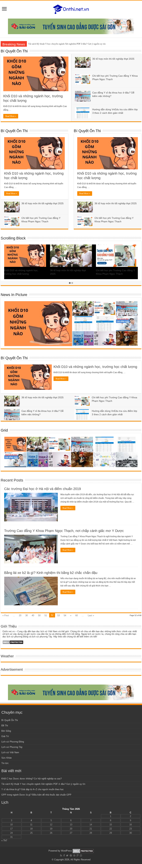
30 (26, 615)
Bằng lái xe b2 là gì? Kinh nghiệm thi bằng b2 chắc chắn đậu (50, 573)
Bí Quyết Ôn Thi (14, 51)
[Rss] (61, 855)
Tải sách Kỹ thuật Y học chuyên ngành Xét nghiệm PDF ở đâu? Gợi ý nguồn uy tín (67, 43)
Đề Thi (4, 725)
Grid (4, 430)
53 (58, 615)
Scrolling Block (13, 238)
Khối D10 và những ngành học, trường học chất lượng (95, 367)
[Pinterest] (70, 855)
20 (20, 615)
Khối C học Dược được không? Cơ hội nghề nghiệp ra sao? (31, 778)
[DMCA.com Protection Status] (12, 642)
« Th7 (4, 840)
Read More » (10, 116)
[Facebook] (64, 855)
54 (65, 615)
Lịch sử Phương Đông (12, 741)
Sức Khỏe (6, 757)
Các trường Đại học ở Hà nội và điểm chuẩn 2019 (42, 489)
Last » (91, 615)
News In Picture (14, 295)
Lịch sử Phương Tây (12, 747)
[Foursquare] (77, 855)
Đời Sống (6, 731)
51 (46, 615)
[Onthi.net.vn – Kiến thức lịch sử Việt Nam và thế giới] (71, 9)
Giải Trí (5, 736)
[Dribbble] (74, 855)
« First (5, 615)
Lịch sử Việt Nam (10, 752)
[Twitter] (67, 855)
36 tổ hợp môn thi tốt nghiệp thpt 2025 (113, 58)
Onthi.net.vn (8, 631)
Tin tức (5, 763)
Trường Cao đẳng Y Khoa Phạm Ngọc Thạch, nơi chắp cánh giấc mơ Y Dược (64, 531)
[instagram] (80, 855)
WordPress (66, 850)
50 (39, 615)
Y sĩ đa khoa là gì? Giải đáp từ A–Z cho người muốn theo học (32, 789)
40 (33, 615)
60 (76, 615)
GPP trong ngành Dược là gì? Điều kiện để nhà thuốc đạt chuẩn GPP (36, 794)
